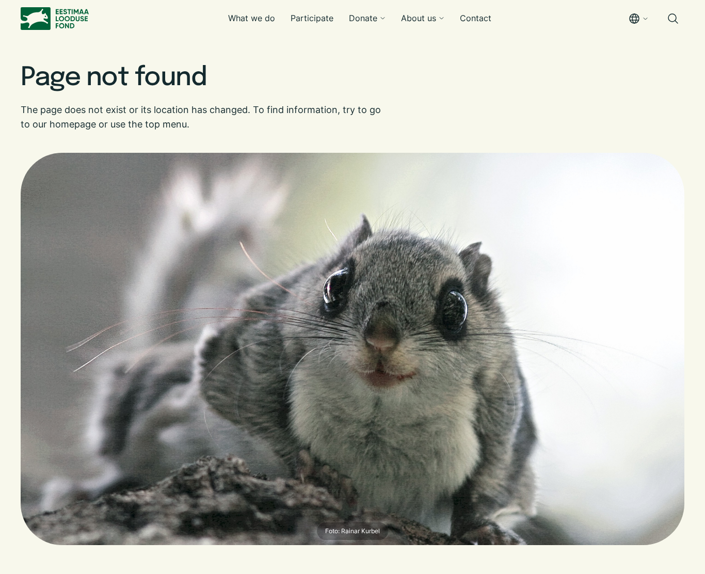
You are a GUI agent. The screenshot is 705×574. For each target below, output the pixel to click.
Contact (475, 18)
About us (418, 18)
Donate (363, 18)
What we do (251, 18)
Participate (312, 18)
